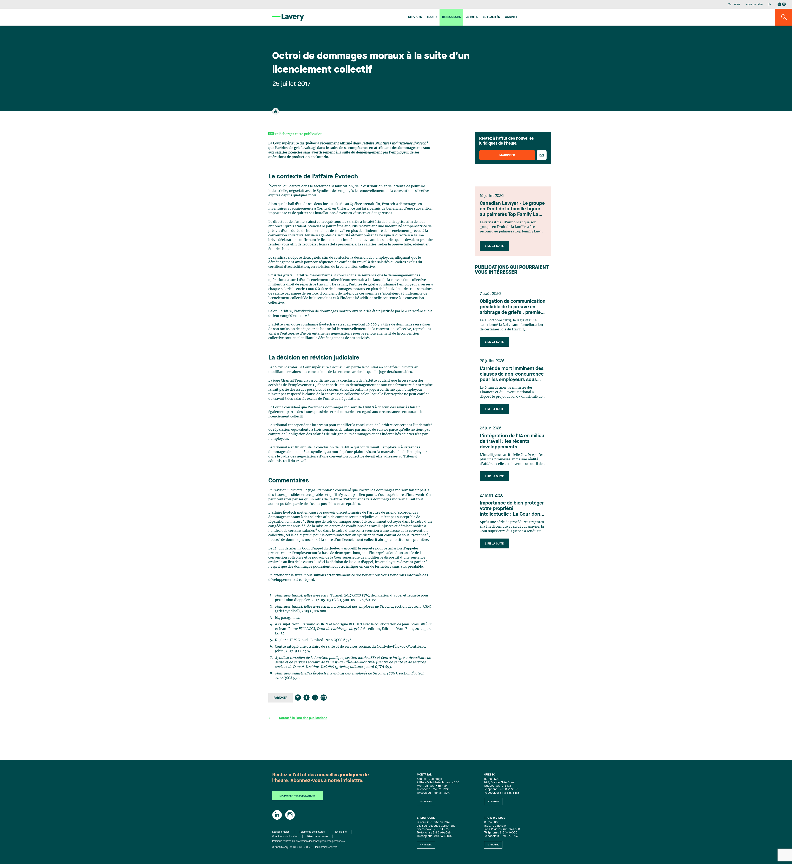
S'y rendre (426, 801)
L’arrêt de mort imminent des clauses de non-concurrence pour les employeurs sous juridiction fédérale (512, 374)
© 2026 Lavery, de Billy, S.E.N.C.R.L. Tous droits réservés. (305, 847)
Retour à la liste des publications (303, 718)
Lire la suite (494, 246)
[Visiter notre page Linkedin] (779, 4)
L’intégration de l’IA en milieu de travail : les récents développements (512, 442)
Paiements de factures (312, 832)
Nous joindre (754, 4)
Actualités (491, 17)
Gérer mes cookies (317, 836)
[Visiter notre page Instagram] (784, 4)
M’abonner (507, 155)
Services (415, 17)
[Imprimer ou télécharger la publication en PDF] (276, 113)
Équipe (432, 17)
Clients (472, 17)
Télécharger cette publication (299, 134)
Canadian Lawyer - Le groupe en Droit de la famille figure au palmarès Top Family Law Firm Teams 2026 (512, 209)
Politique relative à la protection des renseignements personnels (308, 841)
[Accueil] (288, 17)
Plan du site (340, 832)
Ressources (451, 17)
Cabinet (511, 17)
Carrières (734, 4)
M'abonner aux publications (297, 796)
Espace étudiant (281, 832)
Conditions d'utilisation (285, 836)
